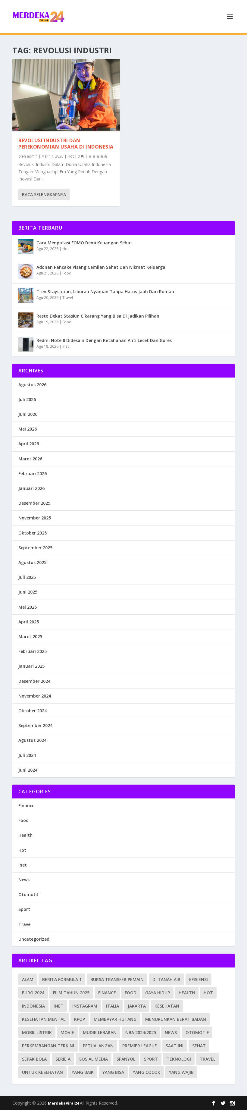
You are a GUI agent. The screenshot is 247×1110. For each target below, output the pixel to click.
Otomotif (28, 894)
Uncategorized (33, 939)
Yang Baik (83, 1072)
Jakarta (137, 1006)
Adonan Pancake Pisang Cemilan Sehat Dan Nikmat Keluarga (100, 267)
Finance (26, 805)
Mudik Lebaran (100, 1032)
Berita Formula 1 (62, 979)
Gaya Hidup (157, 993)
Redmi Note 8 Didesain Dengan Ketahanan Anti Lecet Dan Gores (104, 340)
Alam (27, 979)
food (130, 993)
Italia (112, 1006)
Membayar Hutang (115, 1019)
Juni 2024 (27, 770)
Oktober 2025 (32, 533)
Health (25, 835)
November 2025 (34, 518)
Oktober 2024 (32, 710)
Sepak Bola (34, 1059)
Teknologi (179, 1059)
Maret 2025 (30, 636)
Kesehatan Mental (43, 1019)
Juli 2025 (27, 577)
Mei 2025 (27, 607)
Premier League (139, 1046)
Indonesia (33, 1006)
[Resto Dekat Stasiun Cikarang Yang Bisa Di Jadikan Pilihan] (25, 320)
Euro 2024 (33, 993)
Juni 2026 (27, 414)
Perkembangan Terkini (48, 1046)
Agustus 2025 (32, 562)
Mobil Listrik (37, 1032)
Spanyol (126, 1059)
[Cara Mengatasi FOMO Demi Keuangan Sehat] (25, 246)
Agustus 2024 (32, 740)
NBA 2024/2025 (140, 1032)
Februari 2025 (32, 651)
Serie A (62, 1059)
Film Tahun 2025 (71, 993)
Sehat (199, 1046)
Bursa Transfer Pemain (117, 979)
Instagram (84, 1006)
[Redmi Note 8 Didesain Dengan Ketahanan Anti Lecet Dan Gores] (25, 344)
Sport (24, 909)
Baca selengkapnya (44, 194)
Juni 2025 (27, 592)
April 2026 (28, 444)
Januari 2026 (31, 488)
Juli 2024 (27, 755)
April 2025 (28, 622)
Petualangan (98, 1046)
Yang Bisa (113, 1072)
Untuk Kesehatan (42, 1072)
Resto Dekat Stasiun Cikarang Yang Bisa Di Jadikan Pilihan (97, 316)
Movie (67, 1032)
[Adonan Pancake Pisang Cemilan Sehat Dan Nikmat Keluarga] (25, 271)
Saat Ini (174, 1046)
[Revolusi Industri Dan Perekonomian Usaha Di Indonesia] (66, 95)
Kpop (79, 1019)
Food (66, 273)
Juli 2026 (27, 399)
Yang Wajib (181, 1072)
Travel (67, 297)
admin (32, 156)
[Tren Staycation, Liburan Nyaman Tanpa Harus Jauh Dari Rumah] (25, 295)
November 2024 (34, 696)
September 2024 (35, 725)
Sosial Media (93, 1059)
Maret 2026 (30, 459)
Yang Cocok (146, 1072)
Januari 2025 (31, 666)
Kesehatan (167, 1006)
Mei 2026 (27, 429)
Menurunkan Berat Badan (175, 1019)
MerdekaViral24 (64, 1103)
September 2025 (35, 547)
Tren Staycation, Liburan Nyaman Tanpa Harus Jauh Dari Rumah (105, 291)
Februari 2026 (32, 473)
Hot (70, 156)
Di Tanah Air (166, 979)
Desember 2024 (34, 681)
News (24, 880)
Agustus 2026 (32, 384)
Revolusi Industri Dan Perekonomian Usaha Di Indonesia (66, 143)
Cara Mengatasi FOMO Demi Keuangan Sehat (84, 243)
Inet (65, 346)
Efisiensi (198, 979)
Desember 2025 (34, 503)
